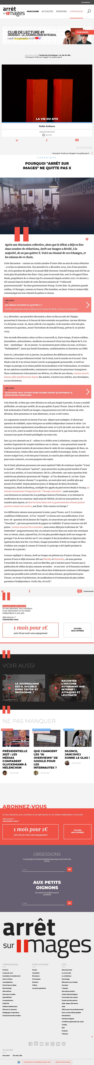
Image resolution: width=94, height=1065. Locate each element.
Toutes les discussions (69, 1000)
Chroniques (76, 11)
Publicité (6, 1003)
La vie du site (66, 973)
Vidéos (34, 985)
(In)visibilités (7, 997)
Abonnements (67, 970)
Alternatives (7, 991)
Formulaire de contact (70, 997)
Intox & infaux (7, 979)
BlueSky (47, 559)
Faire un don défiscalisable (71, 1012)
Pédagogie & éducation (11, 1012)
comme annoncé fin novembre (27, 527)
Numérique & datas (9, 985)
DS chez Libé (17, 1055)
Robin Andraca (47, 126)
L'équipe (65, 988)
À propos (65, 985)
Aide (63, 1006)
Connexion (85, 2)
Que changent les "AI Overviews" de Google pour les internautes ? (46, 759)
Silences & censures (10, 1009)
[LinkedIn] (63, 1045)
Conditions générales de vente (73, 1022)
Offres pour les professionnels (72, 1009)
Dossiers (35, 982)
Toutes (34, 970)
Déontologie (7, 988)
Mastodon (59, 559)
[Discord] (58, 1045)
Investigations (8, 982)
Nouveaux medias (9, 994)
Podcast (65, 1031)
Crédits (64, 1025)
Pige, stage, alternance (70, 1003)
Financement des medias (12, 1015)
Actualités (47, 11)
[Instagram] (47, 1045)
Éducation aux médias (69, 982)
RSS (63, 1028)
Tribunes (65, 1034)
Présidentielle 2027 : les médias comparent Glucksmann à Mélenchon (15, 759)
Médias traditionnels (10, 1006)
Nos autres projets (68, 991)
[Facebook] (31, 1045)
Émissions (61, 11)
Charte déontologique (70, 994)
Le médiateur (66, 976)
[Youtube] (42, 1045)
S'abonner (82, 32)
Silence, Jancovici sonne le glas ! (77, 754)
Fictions (5, 970)
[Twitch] (53, 1045)
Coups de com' (8, 973)
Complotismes (8, 1000)
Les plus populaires (39, 988)
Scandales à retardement (11, 976)
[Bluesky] (36, 1045)
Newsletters (66, 1015)
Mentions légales (68, 1019)
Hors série (6, 1055)
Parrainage (66, 979)
